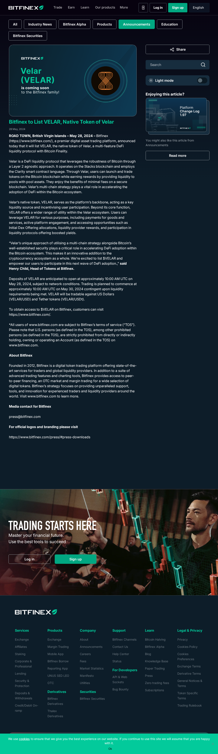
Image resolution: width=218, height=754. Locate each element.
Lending (20, 673)
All (15, 24)
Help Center (120, 654)
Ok (110, 748)
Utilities (85, 683)
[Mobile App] (143, 7)
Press (149, 675)
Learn (85, 7)
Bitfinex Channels (124, 639)
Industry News (40, 24)
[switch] (202, 80)
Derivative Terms (189, 673)
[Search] (203, 64)
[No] (213, 744)
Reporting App (57, 668)
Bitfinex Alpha (74, 24)
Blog (148, 654)
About (84, 639)
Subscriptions (154, 690)
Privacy (182, 639)
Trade (57, 7)
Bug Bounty (120, 689)
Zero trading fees (157, 683)
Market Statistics (91, 668)
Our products (105, 7)
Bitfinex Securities (28, 36)
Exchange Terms (189, 666)
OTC (50, 683)
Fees (83, 661)
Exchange (22, 639)
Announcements (136, 24)
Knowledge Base (156, 661)
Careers (85, 654)
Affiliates (21, 646)
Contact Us (120, 646)
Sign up (179, 8)
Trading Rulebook (189, 705)
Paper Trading (155, 668)
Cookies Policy (187, 646)
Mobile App (55, 654)
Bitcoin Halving (155, 639)
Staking (20, 654)
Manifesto (87, 675)
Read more (177, 155)
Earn (71, 7)
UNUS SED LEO (58, 675)
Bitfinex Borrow (58, 661)
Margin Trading (58, 646)
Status (116, 661)
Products (104, 24)
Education (169, 24)
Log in (159, 8)
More (124, 7)
